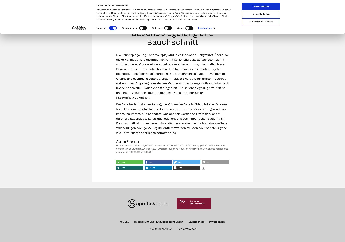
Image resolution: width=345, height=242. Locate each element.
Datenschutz (196, 222)
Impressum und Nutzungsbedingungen (158, 222)
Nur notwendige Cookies (261, 22)
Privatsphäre (217, 222)
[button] (129, 162)
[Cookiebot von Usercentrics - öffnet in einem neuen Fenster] (79, 28)
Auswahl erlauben (261, 14)
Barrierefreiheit (186, 229)
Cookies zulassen (261, 6)
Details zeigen (204, 28)
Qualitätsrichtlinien (160, 229)
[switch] (143, 28)
